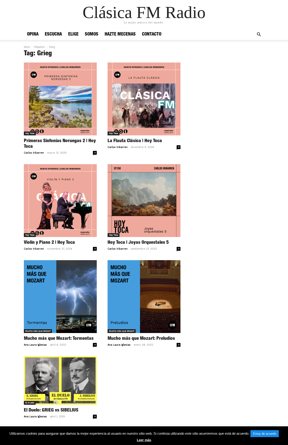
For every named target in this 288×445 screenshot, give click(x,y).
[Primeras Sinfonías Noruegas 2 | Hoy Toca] (60, 99)
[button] (258, 35)
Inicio (27, 47)
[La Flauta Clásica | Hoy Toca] (144, 99)
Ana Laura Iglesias (35, 344)
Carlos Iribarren (34, 152)
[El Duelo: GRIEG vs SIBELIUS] (60, 380)
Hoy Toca (29, 133)
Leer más (144, 440)
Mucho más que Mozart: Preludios (141, 338)
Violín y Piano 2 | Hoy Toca (49, 242)
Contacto (151, 34)
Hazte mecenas (120, 34)
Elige (73, 34)
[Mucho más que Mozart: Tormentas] (60, 296)
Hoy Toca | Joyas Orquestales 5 (138, 242)
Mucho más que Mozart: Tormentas (59, 338)
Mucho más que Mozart (38, 331)
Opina (32, 34)
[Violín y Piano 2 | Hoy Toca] (60, 200)
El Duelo (29, 402)
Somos (91, 34)
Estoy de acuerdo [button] (264, 433)
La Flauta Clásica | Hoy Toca (135, 141)
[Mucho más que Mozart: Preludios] (144, 296)
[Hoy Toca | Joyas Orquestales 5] (144, 200)
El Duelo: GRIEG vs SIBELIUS (51, 410)
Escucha (53, 34)
